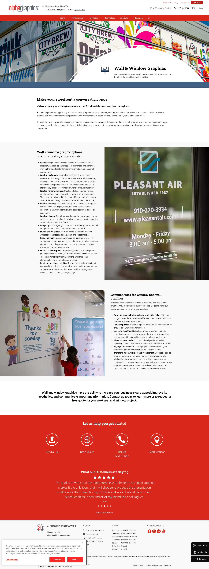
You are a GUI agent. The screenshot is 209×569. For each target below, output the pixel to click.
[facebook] (149, 531)
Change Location (53, 532)
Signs (62, 18)
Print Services (77, 18)
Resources (138, 18)
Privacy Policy (138, 565)
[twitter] (154, 531)
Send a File (202, 552)
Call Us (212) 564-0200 (95, 530)
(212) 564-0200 (183, 8)
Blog (176, 2)
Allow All (75, 559)
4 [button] (107, 506)
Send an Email (92, 534)
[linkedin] (159, 531)
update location (80, 10)
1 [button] (98, 506)
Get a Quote (202, 545)
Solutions (124, 18)
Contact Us (185, 2)
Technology (110, 18)
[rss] (163, 531)
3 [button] (104, 506)
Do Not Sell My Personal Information (158, 565)
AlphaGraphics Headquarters (58, 535)
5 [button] (111, 506)
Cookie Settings (12, 559)
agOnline (196, 2)
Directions (198, 8)
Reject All (57, 559)
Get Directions (157, 452)
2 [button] (101, 506)
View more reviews (104, 512)
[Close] (83, 542)
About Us (166, 2)
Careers (202, 559)
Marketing (94, 18)
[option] (104, 489)
